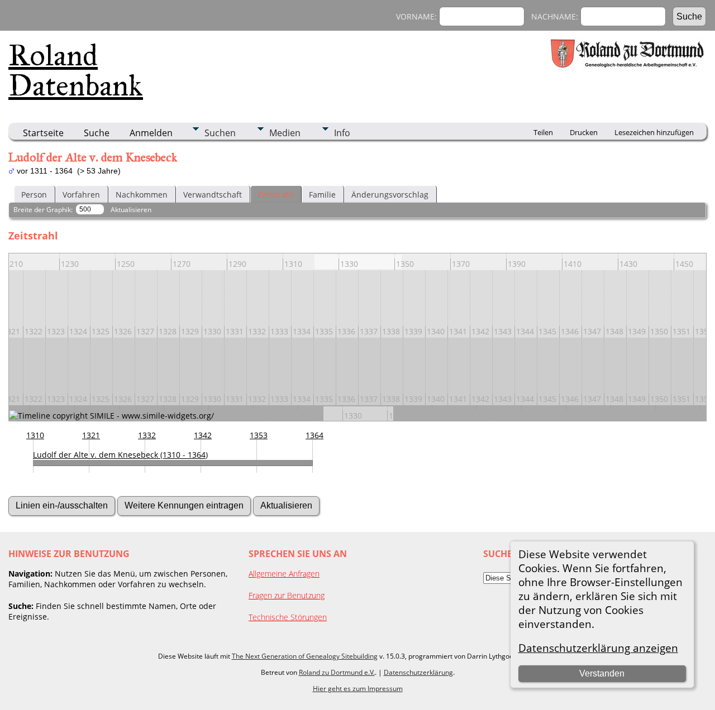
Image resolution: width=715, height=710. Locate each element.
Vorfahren (81, 194)
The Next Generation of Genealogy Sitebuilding (305, 656)
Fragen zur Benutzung (287, 595)
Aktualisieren (131, 209)
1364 (314, 435)
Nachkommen (142, 194)
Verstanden (602, 673)
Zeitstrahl (275, 194)
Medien (285, 133)
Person (34, 194)
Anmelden (151, 133)
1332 (147, 435)
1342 (203, 435)
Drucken (584, 132)
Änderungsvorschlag (389, 194)
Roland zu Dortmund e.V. (337, 672)
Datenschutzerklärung (418, 672)
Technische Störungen (288, 617)
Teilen (543, 132)
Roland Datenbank (75, 70)
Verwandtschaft (212, 194)
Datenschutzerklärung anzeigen (598, 648)
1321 (91, 435)
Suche (96, 133)
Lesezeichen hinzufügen (654, 132)
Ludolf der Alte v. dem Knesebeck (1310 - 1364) (120, 454)
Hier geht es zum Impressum (358, 688)
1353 (259, 435)
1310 (35, 435)
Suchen (220, 133)
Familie (322, 194)
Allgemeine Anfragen (284, 573)
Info (342, 133)
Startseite (43, 133)
